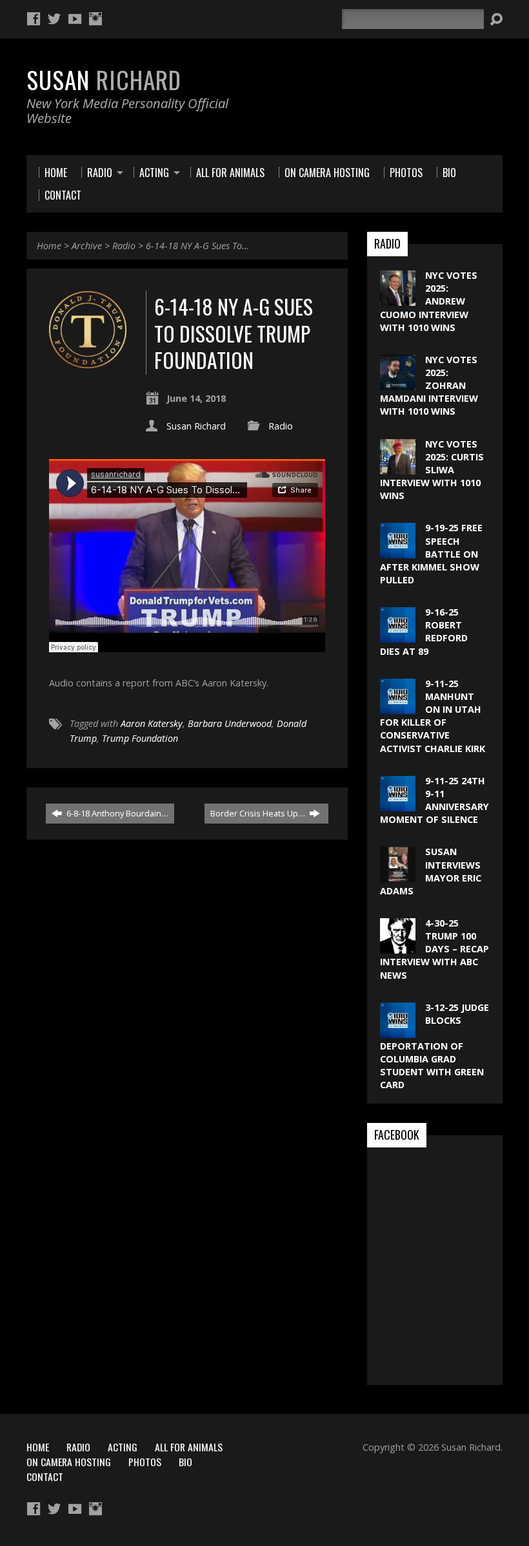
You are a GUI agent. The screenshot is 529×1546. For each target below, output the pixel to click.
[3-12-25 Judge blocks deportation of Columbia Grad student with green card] (397, 1031)
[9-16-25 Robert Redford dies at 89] (397, 636)
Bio (185, 1461)
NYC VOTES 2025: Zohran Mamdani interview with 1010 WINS (429, 386)
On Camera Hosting (68, 1461)
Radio (123, 246)
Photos (144, 1461)
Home (49, 246)
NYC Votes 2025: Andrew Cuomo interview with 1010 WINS (428, 301)
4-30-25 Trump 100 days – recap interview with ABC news (434, 949)
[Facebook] (33, 18)
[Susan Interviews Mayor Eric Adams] (397, 875)
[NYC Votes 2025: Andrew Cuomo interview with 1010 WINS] (397, 299)
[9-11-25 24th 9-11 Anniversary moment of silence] (397, 804)
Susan (103, 79)
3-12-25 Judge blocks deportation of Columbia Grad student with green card (434, 1046)
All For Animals (189, 1447)
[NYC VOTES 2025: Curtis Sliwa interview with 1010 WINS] (397, 467)
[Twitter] (54, 18)
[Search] (496, 19)
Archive (87, 246)
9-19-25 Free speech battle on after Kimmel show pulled (431, 554)
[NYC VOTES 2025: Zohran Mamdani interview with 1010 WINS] (397, 383)
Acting (122, 1447)
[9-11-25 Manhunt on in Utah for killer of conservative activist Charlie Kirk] (397, 707)
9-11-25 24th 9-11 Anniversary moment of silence (434, 800)
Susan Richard (196, 426)
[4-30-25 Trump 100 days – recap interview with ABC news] (397, 947)
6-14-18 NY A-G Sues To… (197, 246)
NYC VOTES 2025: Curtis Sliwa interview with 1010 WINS (432, 470)
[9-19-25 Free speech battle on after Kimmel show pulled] (397, 551)
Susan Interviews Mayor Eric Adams (430, 870)
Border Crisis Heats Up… (258, 813)
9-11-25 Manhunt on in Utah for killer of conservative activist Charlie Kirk (432, 716)
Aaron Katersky (152, 723)
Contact (44, 1476)
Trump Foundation (140, 738)
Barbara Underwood (230, 723)
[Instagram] (95, 18)
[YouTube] (74, 18)
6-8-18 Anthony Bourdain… (116, 813)
